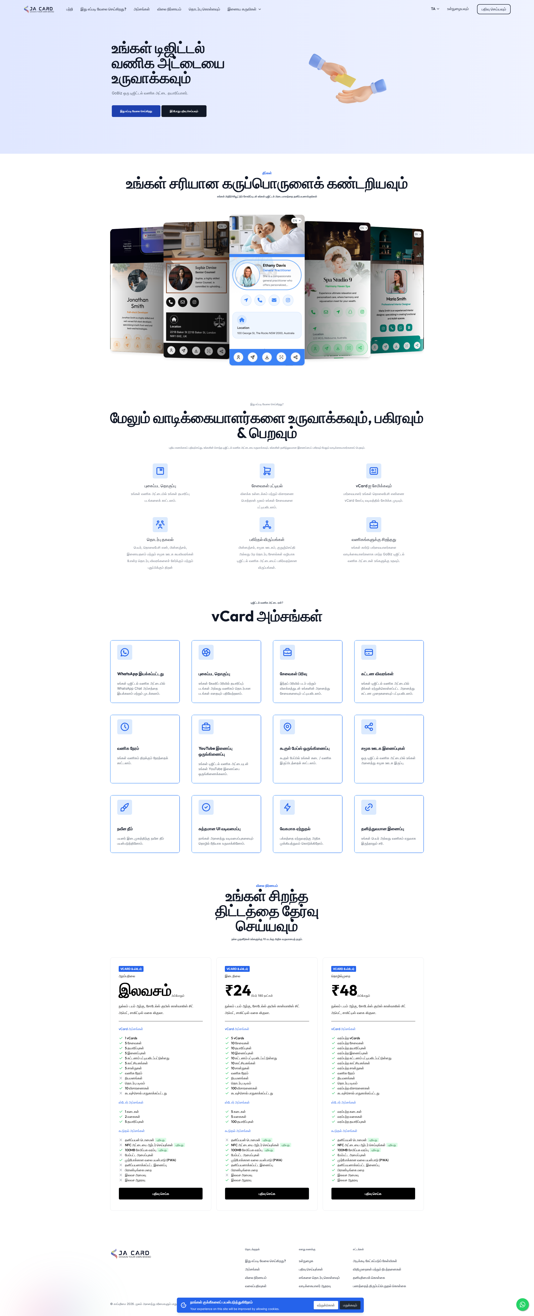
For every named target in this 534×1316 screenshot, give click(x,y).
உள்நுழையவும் (458, 8)
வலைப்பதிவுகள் (256, 1286)
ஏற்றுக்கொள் (326, 1305)
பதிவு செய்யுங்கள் (311, 1269)
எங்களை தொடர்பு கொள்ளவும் (319, 1277)
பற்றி (69, 9)
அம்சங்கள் (142, 9)
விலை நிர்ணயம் (169, 9)
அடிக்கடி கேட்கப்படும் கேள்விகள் (375, 1261)
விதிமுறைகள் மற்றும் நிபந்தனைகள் (377, 1269)
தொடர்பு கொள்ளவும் (204, 9)
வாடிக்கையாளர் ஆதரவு (315, 1286)
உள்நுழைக (306, 1261)
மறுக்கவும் (350, 1305)
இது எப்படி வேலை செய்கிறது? (103, 9)
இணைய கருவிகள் (242, 9)
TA (433, 8)
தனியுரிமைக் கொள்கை (369, 1277)
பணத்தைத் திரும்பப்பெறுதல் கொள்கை (379, 1286)
